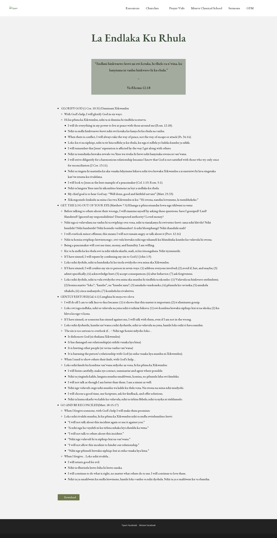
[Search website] (265, 8)
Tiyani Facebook (129, 525)
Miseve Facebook (147, 525)
